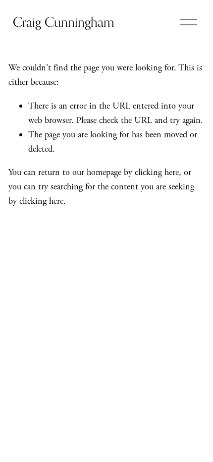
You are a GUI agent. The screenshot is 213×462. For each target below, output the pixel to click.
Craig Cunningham (63, 22)
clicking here (157, 172)
